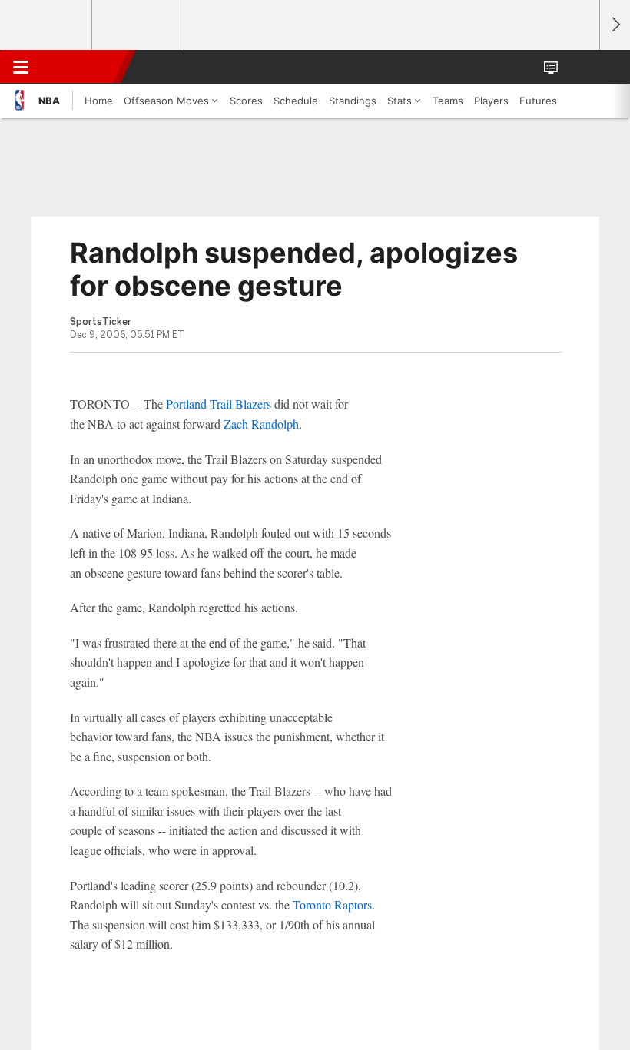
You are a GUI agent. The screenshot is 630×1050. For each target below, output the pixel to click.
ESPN (82, 67)
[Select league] (47, 25)
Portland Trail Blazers (218, 404)
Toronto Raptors (332, 904)
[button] (579, 67)
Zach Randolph (261, 424)
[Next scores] (614, 25)
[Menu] (20, 67)
